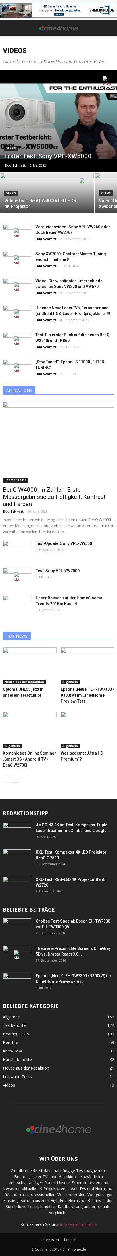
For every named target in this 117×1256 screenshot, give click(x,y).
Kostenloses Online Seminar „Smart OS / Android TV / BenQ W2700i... (29, 759)
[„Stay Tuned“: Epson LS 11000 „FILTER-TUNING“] (17, 369)
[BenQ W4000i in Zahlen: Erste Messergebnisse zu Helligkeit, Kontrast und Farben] (58, 442)
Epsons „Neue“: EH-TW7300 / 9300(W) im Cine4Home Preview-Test (87, 695)
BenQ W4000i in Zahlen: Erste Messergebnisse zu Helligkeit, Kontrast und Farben (54, 496)
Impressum (50, 1239)
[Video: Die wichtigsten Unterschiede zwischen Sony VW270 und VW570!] (17, 288)
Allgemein (70, 682)
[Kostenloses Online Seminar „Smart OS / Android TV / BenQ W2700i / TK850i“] (30, 730)
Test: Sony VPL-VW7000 (58, 570)
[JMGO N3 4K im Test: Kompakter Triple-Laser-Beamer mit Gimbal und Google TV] (17, 832)
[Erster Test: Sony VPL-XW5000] (58, 121)
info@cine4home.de (78, 1224)
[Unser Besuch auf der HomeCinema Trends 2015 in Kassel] (17, 605)
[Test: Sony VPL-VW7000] (17, 578)
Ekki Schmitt (15, 165)
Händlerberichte (17, 1059)
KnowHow (12, 1051)
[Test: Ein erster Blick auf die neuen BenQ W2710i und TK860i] (17, 342)
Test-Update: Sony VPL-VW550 (64, 543)
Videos (11, 148)
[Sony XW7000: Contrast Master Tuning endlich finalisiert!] (17, 261)
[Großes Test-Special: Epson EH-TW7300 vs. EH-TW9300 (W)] (17, 928)
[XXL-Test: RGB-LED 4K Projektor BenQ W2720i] (17, 886)
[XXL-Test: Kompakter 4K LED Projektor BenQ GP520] (17, 859)
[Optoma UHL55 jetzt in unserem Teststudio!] (30, 665)
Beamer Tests (15, 480)
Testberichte (14, 1025)
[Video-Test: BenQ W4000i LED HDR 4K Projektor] (47, 196)
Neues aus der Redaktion (24, 682)
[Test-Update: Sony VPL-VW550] (17, 550)
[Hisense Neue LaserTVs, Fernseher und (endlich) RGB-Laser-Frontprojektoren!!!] (17, 315)
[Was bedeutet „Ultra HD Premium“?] (87, 730)
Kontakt (70, 1239)
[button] (109, 28)
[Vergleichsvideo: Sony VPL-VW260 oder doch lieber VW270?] (17, 234)
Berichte (10, 1042)
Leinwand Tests (17, 1076)
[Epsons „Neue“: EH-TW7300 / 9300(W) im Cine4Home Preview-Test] (87, 665)
